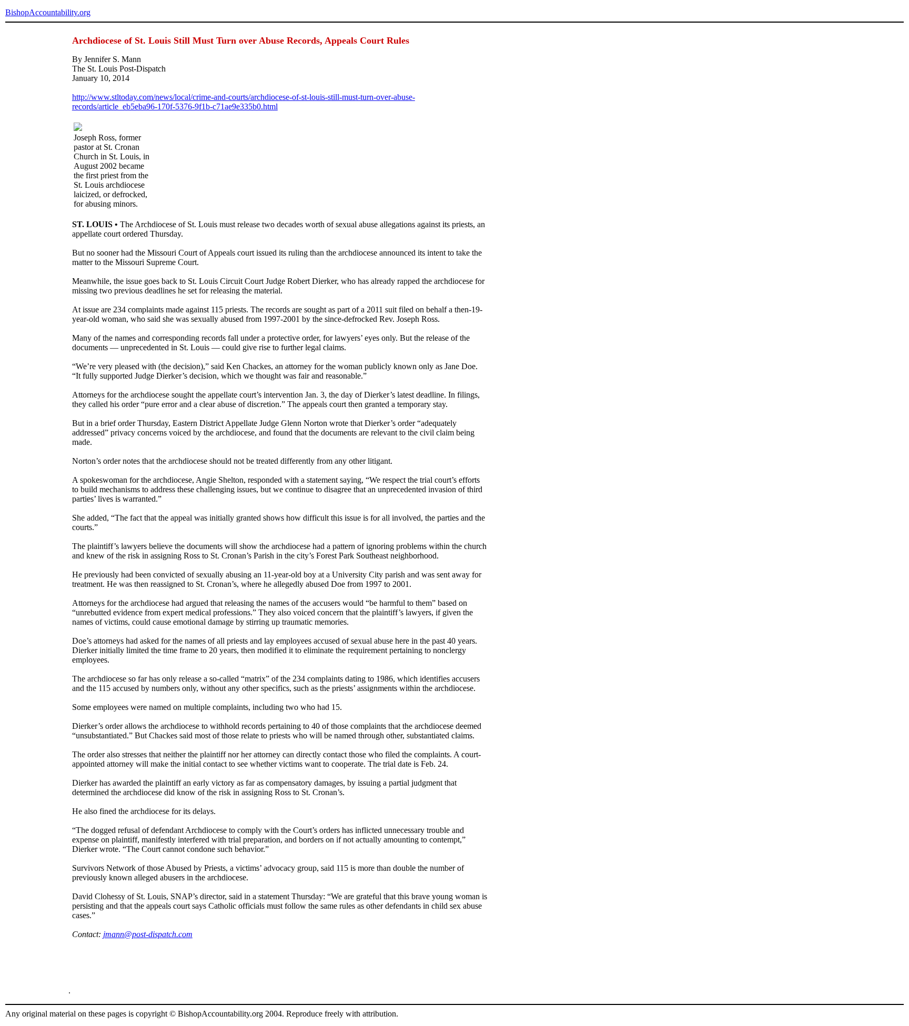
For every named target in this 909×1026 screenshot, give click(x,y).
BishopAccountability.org (47, 12)
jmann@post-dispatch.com (148, 934)
